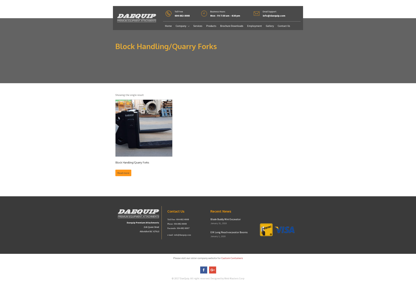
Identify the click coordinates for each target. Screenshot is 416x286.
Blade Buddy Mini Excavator (225, 219)
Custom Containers (232, 258)
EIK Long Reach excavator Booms (229, 232)
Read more (123, 173)
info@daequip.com (182, 235)
